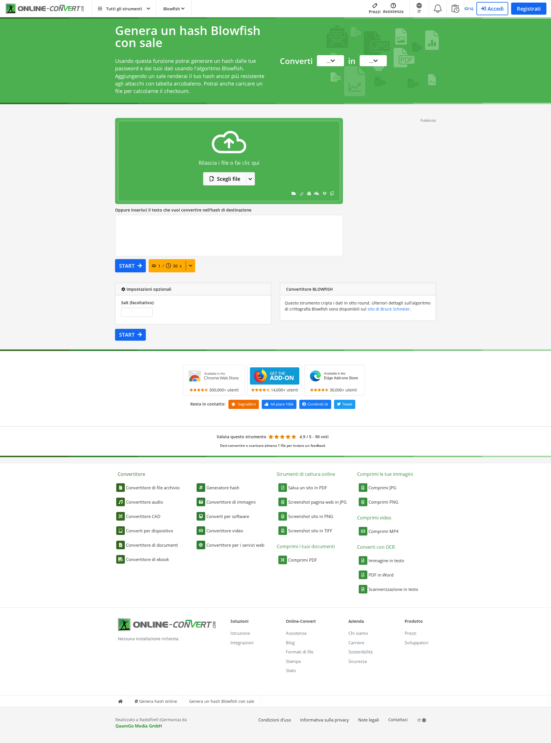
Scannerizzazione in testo (393, 589)
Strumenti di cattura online (306, 474)
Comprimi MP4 (383, 531)
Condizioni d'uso (274, 720)
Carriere (356, 642)
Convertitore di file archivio (153, 487)
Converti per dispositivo (149, 531)
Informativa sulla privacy (324, 720)
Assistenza (393, 11)
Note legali (368, 720)
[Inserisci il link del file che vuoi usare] (301, 194)
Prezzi (375, 11)
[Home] (120, 701)
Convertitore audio (144, 502)
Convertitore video (224, 531)
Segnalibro (246, 404)
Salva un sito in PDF (307, 487)
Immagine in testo (386, 560)
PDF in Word (380, 575)
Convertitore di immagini (231, 502)
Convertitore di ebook (147, 559)
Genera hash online (158, 701)
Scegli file (228, 178)
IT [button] (419, 11)
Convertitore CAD (143, 516)
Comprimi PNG (383, 502)
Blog (290, 642)
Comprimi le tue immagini (385, 474)
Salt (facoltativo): (137, 302)
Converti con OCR (376, 547)
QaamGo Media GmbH (138, 726)
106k (282, 404)
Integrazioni (242, 642)
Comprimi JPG (382, 487)
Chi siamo (358, 633)
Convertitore (131, 474)
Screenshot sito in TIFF (310, 531)
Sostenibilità (360, 652)
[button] (124, 8)
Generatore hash (222, 487)
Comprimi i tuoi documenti (306, 546)
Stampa (293, 661)
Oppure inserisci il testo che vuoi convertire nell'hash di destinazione (183, 210)
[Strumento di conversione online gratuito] (49, 8)
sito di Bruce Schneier (389, 309)
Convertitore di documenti (152, 545)
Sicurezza (357, 661)
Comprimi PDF (302, 560)
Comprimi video (374, 518)
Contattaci (398, 719)
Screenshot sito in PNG (310, 516)
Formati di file (299, 652)
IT (420, 720)
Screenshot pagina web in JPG (317, 502)
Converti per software (227, 516)
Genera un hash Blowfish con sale (221, 701)
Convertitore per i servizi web (235, 545)
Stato (291, 670)
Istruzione (240, 633)
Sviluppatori (416, 642)
